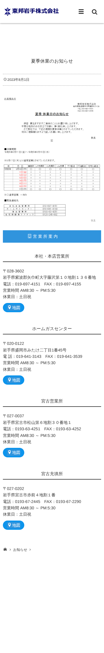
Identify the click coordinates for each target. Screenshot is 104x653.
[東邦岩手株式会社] (32, 11)
